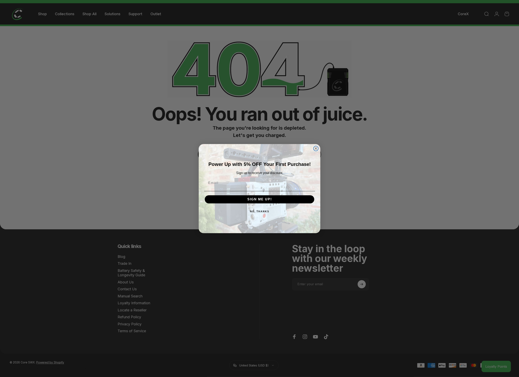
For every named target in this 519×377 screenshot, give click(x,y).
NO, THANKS (259, 211)
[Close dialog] (315, 148)
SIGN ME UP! (259, 199)
